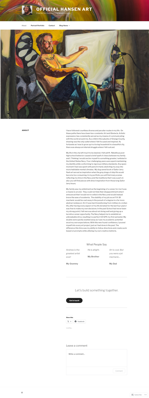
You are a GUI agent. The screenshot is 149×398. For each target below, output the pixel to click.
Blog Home (63, 25)
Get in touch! (74, 300)
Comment (119, 371)
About (24, 25)
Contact (52, 25)
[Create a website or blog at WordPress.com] (22, 393)
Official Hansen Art (64, 9)
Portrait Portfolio (37, 25)
